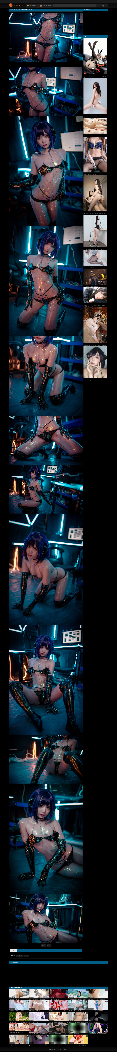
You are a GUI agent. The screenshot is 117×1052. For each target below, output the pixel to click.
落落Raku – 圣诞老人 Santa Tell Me (57, 1010)
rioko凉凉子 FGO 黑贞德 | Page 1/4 (91, 268)
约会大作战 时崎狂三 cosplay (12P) (37, 999)
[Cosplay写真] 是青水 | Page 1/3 (90, 380)
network (26, 955)
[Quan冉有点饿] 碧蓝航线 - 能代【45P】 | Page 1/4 (94, 345)
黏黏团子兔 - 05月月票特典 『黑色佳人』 (58, 1033)
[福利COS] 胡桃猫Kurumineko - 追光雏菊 (58, 1022)
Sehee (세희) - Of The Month (36, 1010)
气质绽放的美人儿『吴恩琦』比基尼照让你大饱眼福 (78, 999)
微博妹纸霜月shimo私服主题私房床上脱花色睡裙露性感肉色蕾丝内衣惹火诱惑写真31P (78, 1022)
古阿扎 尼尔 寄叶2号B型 (93, 1022)
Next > (48, 945)
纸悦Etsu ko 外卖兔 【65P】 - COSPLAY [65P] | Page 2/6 (94, 76)
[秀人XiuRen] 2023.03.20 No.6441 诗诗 (38, 1045)
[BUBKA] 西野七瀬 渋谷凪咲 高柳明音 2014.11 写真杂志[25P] (58, 1045)
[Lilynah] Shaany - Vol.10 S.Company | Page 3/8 (93, 249)
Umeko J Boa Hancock (54, 999)
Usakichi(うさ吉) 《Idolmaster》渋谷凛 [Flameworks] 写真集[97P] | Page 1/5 (95, 306)
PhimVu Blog (16, 5)
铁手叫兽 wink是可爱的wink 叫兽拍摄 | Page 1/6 (93, 136)
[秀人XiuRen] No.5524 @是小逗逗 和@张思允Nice (39, 1033)
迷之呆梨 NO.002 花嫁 (74, 1033)
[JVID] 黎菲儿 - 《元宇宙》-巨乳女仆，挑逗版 (98, 999)
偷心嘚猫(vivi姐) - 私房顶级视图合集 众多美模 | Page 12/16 (94, 116)
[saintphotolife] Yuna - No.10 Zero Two (19, 1022)
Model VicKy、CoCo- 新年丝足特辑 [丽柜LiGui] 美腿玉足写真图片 (78, 1045)
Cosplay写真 (20, 955)
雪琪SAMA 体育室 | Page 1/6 (89, 174)
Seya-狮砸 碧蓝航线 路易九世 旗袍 (90, 286)
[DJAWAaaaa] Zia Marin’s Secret (76, 1010)
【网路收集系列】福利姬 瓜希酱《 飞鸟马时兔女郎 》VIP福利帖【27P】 (98, 1010)
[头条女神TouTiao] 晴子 (15, 999)
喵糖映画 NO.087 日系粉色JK (16, 1032)
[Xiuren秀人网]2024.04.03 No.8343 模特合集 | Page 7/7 (94, 214)
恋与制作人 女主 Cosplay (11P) (17, 1010)
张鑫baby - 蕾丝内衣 (14, 1045)
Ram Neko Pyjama (33, 1022)
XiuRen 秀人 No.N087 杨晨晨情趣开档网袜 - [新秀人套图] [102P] (98, 1033)
